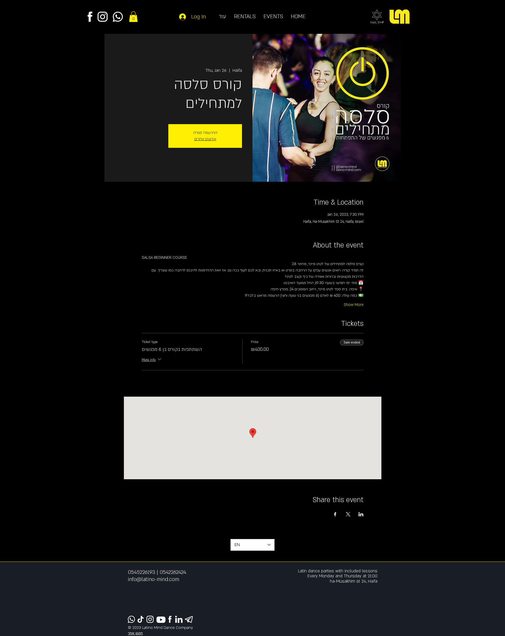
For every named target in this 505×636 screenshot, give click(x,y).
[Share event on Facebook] (335, 514)
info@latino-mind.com (153, 579)
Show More (353, 304)
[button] (133, 16)
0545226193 (141, 572)
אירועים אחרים (205, 139)
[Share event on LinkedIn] (360, 514)
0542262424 (173, 572)
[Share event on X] (348, 514)
